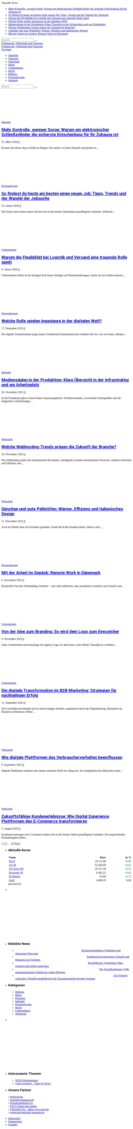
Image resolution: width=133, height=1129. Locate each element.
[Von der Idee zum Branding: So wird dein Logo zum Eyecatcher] (46, 624)
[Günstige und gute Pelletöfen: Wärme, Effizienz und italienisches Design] (42, 501)
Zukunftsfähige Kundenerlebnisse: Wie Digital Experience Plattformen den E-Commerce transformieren (55, 819)
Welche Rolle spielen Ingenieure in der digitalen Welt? (38, 21)
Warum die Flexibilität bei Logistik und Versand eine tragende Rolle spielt (48, 18)
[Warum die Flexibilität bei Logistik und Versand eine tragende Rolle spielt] (46, 249)
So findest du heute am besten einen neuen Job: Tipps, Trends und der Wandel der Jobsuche (58, 15)
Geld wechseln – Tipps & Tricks (33, 1083)
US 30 (12, 865)
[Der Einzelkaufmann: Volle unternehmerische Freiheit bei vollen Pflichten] (57, 969)
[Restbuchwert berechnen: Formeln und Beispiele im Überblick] (50, 956)
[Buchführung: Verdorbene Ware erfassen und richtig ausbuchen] (51, 962)
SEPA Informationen (26, 1080)
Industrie (13, 80)
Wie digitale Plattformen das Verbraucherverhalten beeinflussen (61, 757)
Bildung (12, 74)
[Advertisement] (34, 916)
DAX (12, 861)
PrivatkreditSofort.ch (21, 1103)
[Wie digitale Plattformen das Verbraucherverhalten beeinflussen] (42, 749)
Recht (11, 71)
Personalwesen (16, 77)
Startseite (13, 55)
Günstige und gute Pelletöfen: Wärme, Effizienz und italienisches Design (48, 30)
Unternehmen (15, 67)
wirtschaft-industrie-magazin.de (27, 1112)
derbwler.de (16, 1096)
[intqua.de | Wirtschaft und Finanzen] (22, 43)
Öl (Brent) (14, 876)
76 (12, 843)
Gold (11, 880)
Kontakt (12, 1124)
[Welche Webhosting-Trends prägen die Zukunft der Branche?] (42, 439)
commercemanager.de (22, 1099)
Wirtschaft (13, 61)
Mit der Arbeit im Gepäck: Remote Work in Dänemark (38, 33)
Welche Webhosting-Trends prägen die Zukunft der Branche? (41, 27)
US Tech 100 (16, 868)
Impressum (14, 1118)
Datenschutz (15, 1121)
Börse (11, 64)
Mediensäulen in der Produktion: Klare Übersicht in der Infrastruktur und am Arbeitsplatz (57, 24)
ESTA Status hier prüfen (23, 1106)
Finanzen (13, 58)
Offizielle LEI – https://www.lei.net (29, 1109)
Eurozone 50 (16, 872)
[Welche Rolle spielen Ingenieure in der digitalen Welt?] (47, 313)
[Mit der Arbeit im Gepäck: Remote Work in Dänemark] (47, 565)
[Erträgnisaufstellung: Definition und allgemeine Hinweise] (48, 950)
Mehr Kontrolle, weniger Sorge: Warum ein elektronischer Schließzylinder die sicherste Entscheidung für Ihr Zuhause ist (59, 132)
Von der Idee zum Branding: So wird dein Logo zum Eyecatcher (60, 631)
